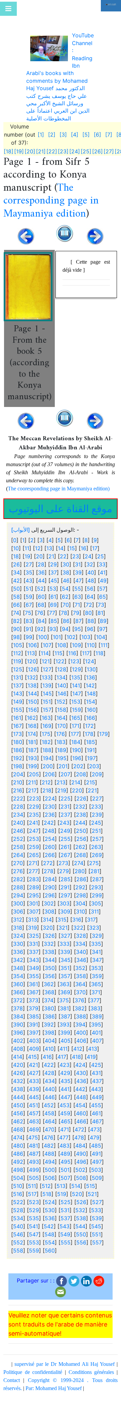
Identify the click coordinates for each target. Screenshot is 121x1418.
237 (65, 784)
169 (46, 695)
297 (65, 865)
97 (102, 598)
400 (81, 1002)
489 (65, 1123)
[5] (86, 104)
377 (94, 970)
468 (18, 1099)
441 (65, 1058)
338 (49, 921)
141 (76, 655)
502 (80, 1139)
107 (47, 614)
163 (46, 687)
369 (65, 962)
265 (34, 824)
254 (50, 808)
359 (97, 945)
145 (47, 663)
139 (46, 655)
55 (77, 558)
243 (64, 792)
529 (34, 1180)
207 (65, 744)
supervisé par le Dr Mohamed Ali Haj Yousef (64, 1334)
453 (64, 1075)
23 (75, 526)
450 (18, 1075)
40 (90, 542)
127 (47, 639)
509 (97, 1147)
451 (33, 1075)
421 (33, 1034)
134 (61, 647)
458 (49, 1083)
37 (53, 542)
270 (18, 832)
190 (76, 719)
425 (96, 1034)
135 (75, 647)
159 (76, 679)
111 (104, 614)
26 (16, 534)
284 (50, 849)
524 (50, 1171)
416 (47, 1026)
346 (81, 929)
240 (18, 792)
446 (50, 1067)
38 (66, 542)
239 (97, 784)
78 (64, 582)
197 (91, 727)
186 (17, 719)
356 (50, 945)
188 (46, 719)
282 (18, 849)
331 (33, 913)
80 (88, 582)
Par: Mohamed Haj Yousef (54, 1358)
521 (92, 1163)
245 (96, 792)
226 (81, 768)
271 (33, 832)
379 (33, 978)
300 (18, 873)
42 (16, 550)
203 (94, 736)
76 (40, 582)
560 (50, 1220)
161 (17, 687)
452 (49, 1075)
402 (18, 1010)
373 (33, 970)
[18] (8, 121)
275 (94, 832)
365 (96, 953)
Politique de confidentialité (32, 1342)
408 (18, 1018)
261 (65, 816)
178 (89, 703)
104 (100, 606)
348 (18, 937)
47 (78, 550)
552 (18, 1212)
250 (81, 800)
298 (81, 865)
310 (80, 881)
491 (96, 1123)
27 (29, 534)
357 (65, 945)
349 (34, 937)
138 (32, 655)
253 (34, 808)
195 (62, 727)
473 (95, 1099)
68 (41, 574)
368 (49, 962)
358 (81, 945)
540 (18, 1196)
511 (32, 1155)
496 (81, 1131)
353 (96, 937)
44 (41, 550)
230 (50, 776)
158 (61, 679)
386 (50, 986)
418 (76, 1026)
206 (50, 744)
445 (34, 1067)
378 (18, 978)
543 (64, 1196)
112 (17, 623)
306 (18, 881)
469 (34, 1099)
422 (49, 1034)
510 (17, 1155)
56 (90, 558)
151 (47, 671)
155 (17, 679)
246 (18, 800)
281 (94, 840)
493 (34, 1131)
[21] (41, 121)
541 (33, 1196)
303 (64, 873)
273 (63, 832)
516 (17, 1163)
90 (16, 598)
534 (18, 1188)
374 (48, 970)
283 (34, 849)
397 (34, 1002)
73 (101, 574)
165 (75, 687)
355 (34, 945)
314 (47, 889)
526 (81, 1171)
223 (34, 768)
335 (96, 913)
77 (52, 582)
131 (17, 647)
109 (76, 614)
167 (17, 695)
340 (81, 921)
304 (80, 873)
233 (96, 776)
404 (50, 1010)
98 (16, 606)
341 (96, 921)
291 (65, 857)
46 (66, 550)
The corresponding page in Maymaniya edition (51, 170)
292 (80, 857)
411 (63, 1018)
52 (40, 558)
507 (65, 1147)
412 (77, 1018)
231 (65, 776)
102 (71, 606)
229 (34, 776)
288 (18, 857)
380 (49, 978)
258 (18, 816)
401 (96, 1002)
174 (32, 703)
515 (90, 1155)
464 (50, 1091)
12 (38, 518)
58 (16, 566)
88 (90, 590)
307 (34, 881)
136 (90, 647)
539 (97, 1188)
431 (96, 1042)
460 (81, 1083)
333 (64, 913)
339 (65, 921)
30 (66, 534)
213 (61, 752)
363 (64, 953)
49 (103, 550)
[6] (97, 104)
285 (66, 849)
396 (18, 1002)
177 (75, 703)
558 (18, 1220)
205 (34, 744)
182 (46, 711)
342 (18, 929)
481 (33, 1115)
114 (45, 623)
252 (18, 808)
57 (102, 558)
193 (32, 727)
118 (99, 623)
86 (66, 590)
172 (89, 695)
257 (97, 808)
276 (18, 840)
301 (33, 873)
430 (81, 1042)
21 (51, 526)
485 (96, 1115)
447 (65, 1067)
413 (92, 1018)
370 (81, 962)
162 (31, 687)
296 (50, 865)
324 (18, 905)
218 (46, 760)
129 (76, 639)
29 (53, 534)
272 (48, 832)
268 (81, 824)
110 (91, 614)
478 (79, 1107)
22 (63, 526)
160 (91, 679)
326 (50, 905)
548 (49, 1204)
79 (76, 582)
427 (34, 1042)
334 (80, 913)
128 (61, 639)
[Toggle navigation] (8, 9)
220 (77, 760)
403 (34, 1010)
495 (66, 1131)
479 (94, 1107)
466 (81, 1091)
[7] (108, 104)
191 (91, 719)
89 (103, 590)
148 (91, 663)
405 (66, 1010)
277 (33, 840)
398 (49, 1002)
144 (32, 663)
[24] (74, 121)
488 (49, 1123)
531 (65, 1180)
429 (65, 1042)
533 (96, 1180)
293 (96, 857)
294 (18, 865)
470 (49, 1099)
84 (41, 590)
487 (34, 1123)
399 (65, 1002)
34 (16, 542)
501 (65, 1139)
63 (77, 566)
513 (61, 1155)
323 (94, 897)
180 (17, 711)
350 (50, 937)
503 (96, 1139)
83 (29, 590)
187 (32, 719)
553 (34, 1212)
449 (97, 1067)
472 (79, 1099)
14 (61, 518)
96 (90, 598)
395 (96, 994)
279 (64, 840)
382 (80, 978)
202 (78, 736)
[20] (30, 121)
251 (96, 800)
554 (50, 1212)
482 (49, 1115)
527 (97, 1171)
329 (97, 905)
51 (28, 558)
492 (18, 1131)
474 (18, 1107)
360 (18, 953)
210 (17, 752)
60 (41, 566)
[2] (51, 104)
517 (32, 1163)
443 (96, 1058)
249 (65, 800)
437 (97, 1050)
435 (66, 1050)
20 (39, 526)
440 (50, 1058)
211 (32, 752)
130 (91, 639)
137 (17, 655)
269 (97, 824)
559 (34, 1220)
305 (96, 873)
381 (64, 978)
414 (17, 1026)
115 (58, 623)
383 (95, 978)
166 (90, 687)
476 (48, 1107)
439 (34, 1058)
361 (33, 953)
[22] (51, 121)
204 (18, 744)
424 (80, 1034)
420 (18, 1034)
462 (18, 1091)
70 (66, 574)
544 (80, 1196)
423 (64, 1034)
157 (47, 679)
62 (65, 566)
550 (81, 1204)
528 (18, 1180)
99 (29, 606)
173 (17, 703)
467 (97, 1091)
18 (16, 526)
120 (31, 631)
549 (65, 1204)
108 (61, 614)
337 (34, 921)
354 (18, 945)
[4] (74, 104)
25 (100, 526)
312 (17, 889)
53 (52, 558)
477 (64, 1107)
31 (78, 534)
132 (31, 647)
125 (17, 639)
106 (32, 614)
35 (29, 542)
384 (18, 986)
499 (34, 1139)
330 (18, 913)
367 (34, 962)
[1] (41, 104)
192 (17, 727)
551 (96, 1204)
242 (49, 792)
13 (49, 518)
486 (18, 1123)
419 (91, 1026)
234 (18, 784)
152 (61, 671)
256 (81, 808)
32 (89, 534)
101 (57, 606)
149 (17, 671)
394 (80, 994)
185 (90, 711)
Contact (11, 1350)
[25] (86, 121)
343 (34, 929)
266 (50, 824)
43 (29, 550)
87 (78, 590)
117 (86, 623)
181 (32, 711)
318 (17, 897)
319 (32, 897)
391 (33, 994)
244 (80, 792)
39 (78, 542)
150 (32, 671)
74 (16, 582)
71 (77, 574)
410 (49, 1018)
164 (61, 687)
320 (48, 897)
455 (96, 1075)
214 (75, 752)
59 (29, 566)
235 (34, 784)
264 (18, 824)
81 (100, 582)
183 (61, 711)
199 (32, 736)
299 (97, 865)
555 (66, 1212)
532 (80, 1180)
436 (81, 1050)
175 (46, 703)
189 (61, 719)
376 (79, 970)
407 (97, 1010)
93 (52, 598)
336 (18, 921)
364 (80, 953)
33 (102, 534)
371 (95, 962)
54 (65, 558)
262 (80, 816)
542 (49, 1196)
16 (83, 518)
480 (18, 1115)
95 (77, 598)
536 (50, 1188)
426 (18, 1042)
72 (89, 574)
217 (32, 760)
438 (18, 1058)
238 (81, 784)
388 (81, 986)
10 (16, 518)
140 (61, 655)
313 (32, 889)
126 (32, 639)
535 (34, 1188)
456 (18, 1083)
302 (49, 873)
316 (76, 889)
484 (80, 1115)
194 (47, 727)
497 (97, 1131)
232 (80, 776)
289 (34, 857)
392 (49, 994)
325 (34, 905)
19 (27, 526)
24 (88, 526)
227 (97, 768)
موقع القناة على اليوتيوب (60, 479)
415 (32, 1026)
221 (92, 760)
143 (17, 663)
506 (50, 1147)
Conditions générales (91, 1342)
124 (89, 631)
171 (75, 695)
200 (48, 736)
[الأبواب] (20, 499)
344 (50, 929)
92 (40, 598)
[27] (109, 121)
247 (34, 800)
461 (96, 1083)
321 (63, 897)
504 (18, 1147)
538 (81, 1188)
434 (50, 1050)
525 (66, 1171)
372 (18, 970)
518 (46, 1163)
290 (50, 857)
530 (50, 1180)
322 (78, 897)
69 (53, 574)
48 (90, 550)
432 (18, 1050)
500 (50, 1139)
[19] (19, 121)
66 (16, 574)
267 (65, 824)
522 (18, 1171)
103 (85, 606)
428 (49, 1042)
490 (81, 1123)
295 (34, 865)
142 (90, 655)
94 (65, 598)
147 (76, 663)
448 (81, 1067)
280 (80, 840)
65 (102, 566)
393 (64, 994)
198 (17, 736)
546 (18, 1204)
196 (76, 727)
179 (103, 703)
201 (63, 736)
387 (65, 986)
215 (90, 752)
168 (32, 695)
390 (18, 994)
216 (17, 760)
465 (66, 1091)
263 (96, 816)
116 (72, 623)
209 (97, 744)
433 (34, 1050)
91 (28, 598)
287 (97, 849)
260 (50, 816)
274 (78, 832)
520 (77, 1163)
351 (65, 937)
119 (17, 631)
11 (27, 518)
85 (53, 590)
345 (66, 929)
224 (50, 768)
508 (81, 1147)
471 (64, 1099)
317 (91, 889)
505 (34, 1147)
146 (62, 663)
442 (80, 1058)
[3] (63, 104)
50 (16, 558)
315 (62, 889)
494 (50, 1131)
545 (96, 1196)
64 (90, 566)
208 (81, 744)
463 (34, 1091)
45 (53, 550)
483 (64, 1115)
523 (34, 1171)
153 (75, 671)
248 (49, 800)
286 (81, 849)
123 (74, 631)
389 (97, 986)
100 (42, 606)
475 (33, 1107)
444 (18, 1067)
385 (34, 986)
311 (95, 881)
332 (49, 913)
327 (65, 905)
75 (28, 582)
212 (46, 752)
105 (17, 614)
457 (34, 1083)
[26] (97, 121)
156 (32, 679)
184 (75, 711)
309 (65, 881)
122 (60, 631)
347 (97, 929)
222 (18, 768)
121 (46, 631)
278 (48, 840)
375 (64, 970)
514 (75, 1155)
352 (80, 937)
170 (61, 695)
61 (53, 566)
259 (34, 816)
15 (72, 518)
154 (90, 671)
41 (103, 542)
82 (16, 590)
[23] (63, 121)
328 (81, 905)
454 (80, 1075)
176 (60, 703)
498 (18, 1139)
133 (46, 647)
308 (49, 881)
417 (61, 1026)
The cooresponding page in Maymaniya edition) (59, 458)
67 (29, 574)
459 (65, 1083)
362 (49, 953)
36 (41, 542)
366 (18, 962)
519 (61, 1163)
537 (65, 1188)
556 (81, 1212)
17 (94, 518)
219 (61, 760)
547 (34, 1204)
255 (66, 808)
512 (46, 1155)
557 (97, 1212)
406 (81, 1010)
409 (34, 1018)
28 (41, 534)
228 (18, 776)
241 (33, 792)
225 (66, 768)
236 (50, 784)
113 (31, 623)
